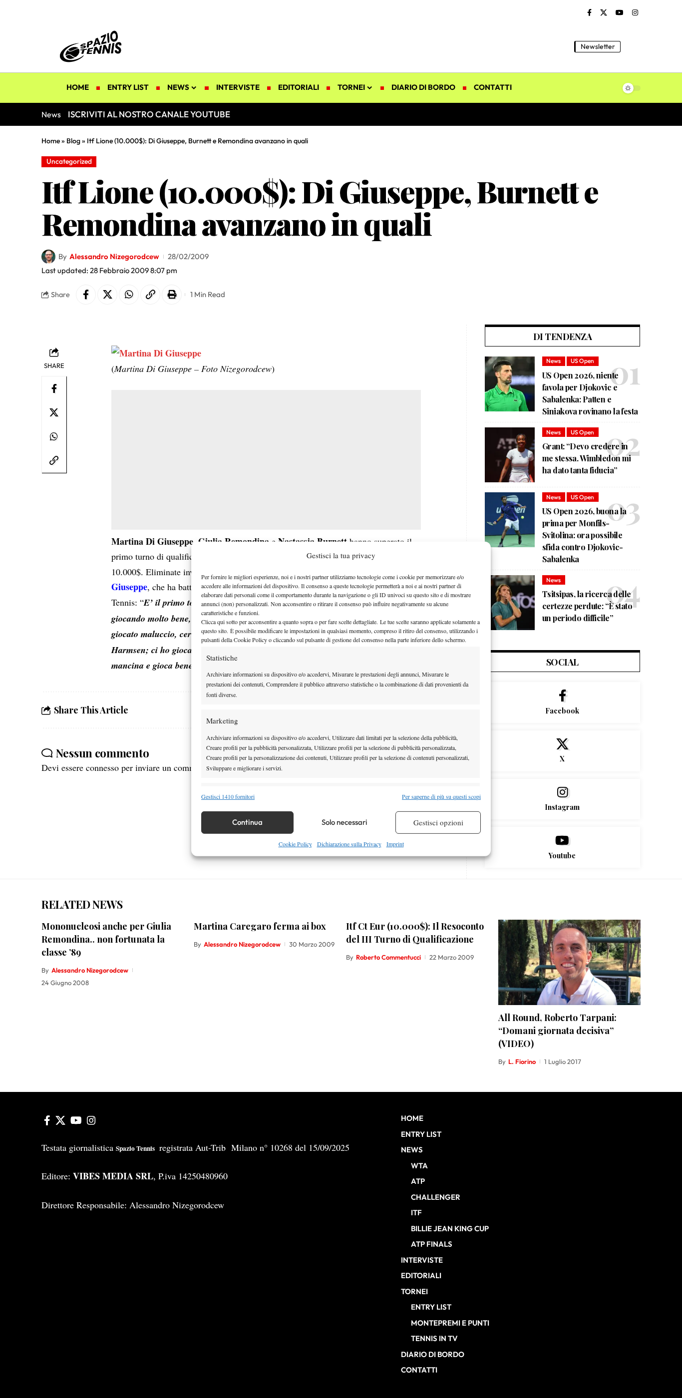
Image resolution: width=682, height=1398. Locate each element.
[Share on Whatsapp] (129, 295)
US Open (582, 360)
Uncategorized (69, 161)
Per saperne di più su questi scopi (441, 796)
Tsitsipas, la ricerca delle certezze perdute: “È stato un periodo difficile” (587, 606)
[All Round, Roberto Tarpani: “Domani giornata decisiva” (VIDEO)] (569, 962)
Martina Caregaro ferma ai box (260, 926)
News (553, 360)
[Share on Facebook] (86, 295)
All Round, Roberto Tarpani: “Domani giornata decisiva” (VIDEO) (557, 1030)
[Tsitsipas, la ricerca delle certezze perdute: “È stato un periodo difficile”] (510, 602)
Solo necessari (344, 822)
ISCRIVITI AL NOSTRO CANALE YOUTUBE (149, 114)
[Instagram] (635, 13)
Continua (247, 822)
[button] (633, 46)
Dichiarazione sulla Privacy (349, 844)
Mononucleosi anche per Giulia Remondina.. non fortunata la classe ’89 (106, 939)
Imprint (395, 844)
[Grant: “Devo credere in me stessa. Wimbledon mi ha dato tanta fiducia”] (510, 454)
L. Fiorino (522, 1061)
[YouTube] (619, 13)
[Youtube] (562, 847)
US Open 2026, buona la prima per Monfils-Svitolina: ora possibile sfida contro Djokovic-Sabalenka (584, 535)
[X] (604, 13)
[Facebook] (589, 13)
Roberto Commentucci (388, 957)
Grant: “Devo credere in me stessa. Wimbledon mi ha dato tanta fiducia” (586, 458)
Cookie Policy (295, 844)
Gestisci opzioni (438, 822)
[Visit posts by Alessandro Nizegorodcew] (48, 257)
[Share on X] (107, 295)
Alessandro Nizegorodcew (114, 256)
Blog (73, 140)
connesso (102, 767)
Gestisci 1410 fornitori (228, 796)
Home (50, 140)
